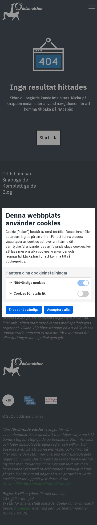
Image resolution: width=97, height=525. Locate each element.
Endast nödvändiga (24, 310)
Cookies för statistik (29, 293)
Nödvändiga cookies (29, 283)
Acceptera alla (58, 310)
